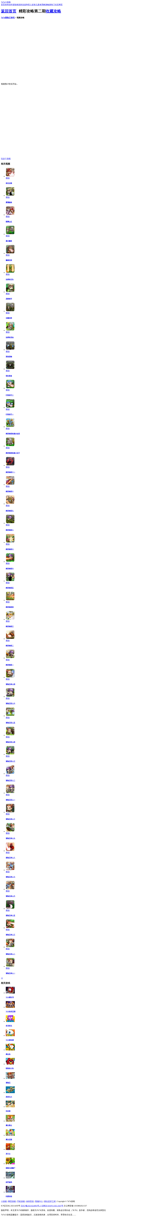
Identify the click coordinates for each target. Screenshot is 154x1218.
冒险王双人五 (10, 723)
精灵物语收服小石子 (13, 453)
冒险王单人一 (10, 973)
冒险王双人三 (10, 761)
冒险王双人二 (10, 780)
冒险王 (8, 1083)
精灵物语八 (10, 530)
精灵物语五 (10, 588)
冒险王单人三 (10, 935)
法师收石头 (10, 279)
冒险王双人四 (10, 742)
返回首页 (8, 11)
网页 (61, 5)
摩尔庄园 (9, 1139)
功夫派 (8, 1111)
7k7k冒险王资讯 (8, 18)
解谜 (45, 5)
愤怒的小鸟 (10, 1068)
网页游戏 (12, 1201)
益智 (34, 5)
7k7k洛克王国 (10, 1011)
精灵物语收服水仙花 (13, 433)
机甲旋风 (9, 1182)
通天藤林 (9, 241)
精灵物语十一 (10, 472)
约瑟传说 (9, 1196)
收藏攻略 (53, 11)
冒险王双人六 (10, 703)
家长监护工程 (50, 1201)
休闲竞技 (30, 1201)
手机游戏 (21, 1201)
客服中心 (39, 1201)
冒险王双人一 (10, 800)
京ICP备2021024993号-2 (31, 1206)
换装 (18, 5)
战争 (26, 5)
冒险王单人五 (10, 915)
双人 (30, 5)
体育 (41, 5)
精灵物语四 (10, 607)
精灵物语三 (10, 626)
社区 (57, 5)
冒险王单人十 (10, 819)
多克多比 (9, 1026)
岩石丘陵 (9, 183)
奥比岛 (8, 1054)
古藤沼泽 (9, 318)
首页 (3, 5)
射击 (22, 5)
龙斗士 (8, 1154)
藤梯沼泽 (9, 260)
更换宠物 (9, 356)
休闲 (7, 5)
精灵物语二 (10, 645)
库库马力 (9, 1097)
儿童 (37, 5)
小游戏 (4, 1201)
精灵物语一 (10, 665)
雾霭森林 (9, 202)
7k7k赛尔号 (10, 997)
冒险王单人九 (10, 838)
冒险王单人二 (10, 954)
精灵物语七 (10, 549)
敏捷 (49, 5)
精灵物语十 (10, 491)
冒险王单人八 (10, 858)
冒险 (14, 5)
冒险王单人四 (10, 684)
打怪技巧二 (10, 395)
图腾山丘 (9, 221)
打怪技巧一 (10, 414)
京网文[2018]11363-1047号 (52, 1206)
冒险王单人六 (10, 896)
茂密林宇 (9, 299)
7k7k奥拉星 (10, 1040)
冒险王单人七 (10, 877)
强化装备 (9, 376)
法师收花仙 (10, 337)
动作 (11, 5)
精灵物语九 (10, 511)
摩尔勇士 (9, 1125)
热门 (53, 5)
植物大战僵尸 (10, 1168)
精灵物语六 (10, 568)
